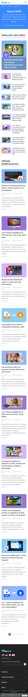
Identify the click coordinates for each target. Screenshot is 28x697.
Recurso (10, 6)
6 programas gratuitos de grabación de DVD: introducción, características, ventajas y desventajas (14, 464)
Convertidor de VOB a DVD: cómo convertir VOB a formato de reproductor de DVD (18, 107)
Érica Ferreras (6, 193)
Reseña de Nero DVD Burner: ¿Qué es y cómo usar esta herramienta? (12, 282)
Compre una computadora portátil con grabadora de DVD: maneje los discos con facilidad (13, 513)
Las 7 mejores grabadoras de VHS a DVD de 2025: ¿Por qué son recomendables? (12, 605)
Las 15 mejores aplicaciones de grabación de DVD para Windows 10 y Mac (19, 76)
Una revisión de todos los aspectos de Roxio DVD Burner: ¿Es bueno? (13, 369)
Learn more (17, 695)
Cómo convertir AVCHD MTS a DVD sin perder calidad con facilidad (19, 96)
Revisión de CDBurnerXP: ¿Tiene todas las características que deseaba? (14, 558)
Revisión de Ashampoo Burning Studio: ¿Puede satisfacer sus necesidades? (13, 188)
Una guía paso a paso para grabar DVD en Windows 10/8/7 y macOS (18, 87)
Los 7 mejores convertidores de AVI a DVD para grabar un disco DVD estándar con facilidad (18, 129)
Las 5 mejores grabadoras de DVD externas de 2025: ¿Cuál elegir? (12, 414)
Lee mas (4, 209)
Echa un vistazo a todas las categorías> (14, 25)
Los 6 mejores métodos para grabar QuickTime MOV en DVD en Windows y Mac (19, 117)
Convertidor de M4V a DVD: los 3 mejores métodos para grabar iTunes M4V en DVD (18, 140)
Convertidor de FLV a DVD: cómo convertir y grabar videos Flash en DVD (19, 151)
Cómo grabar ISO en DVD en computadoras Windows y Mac (13, 326)
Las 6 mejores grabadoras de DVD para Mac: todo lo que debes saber (14, 235)
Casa (4, 6)
